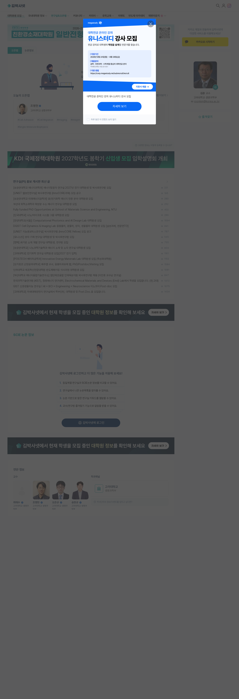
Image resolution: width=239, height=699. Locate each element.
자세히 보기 (119, 106)
